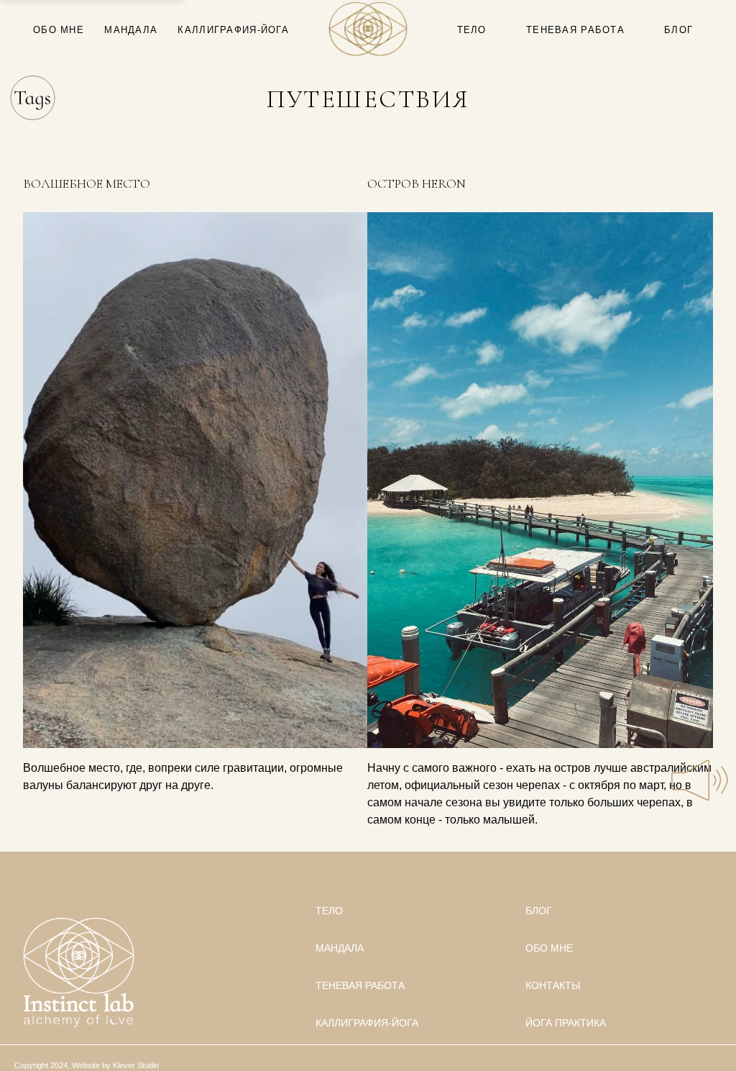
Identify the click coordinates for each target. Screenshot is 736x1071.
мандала (130, 29)
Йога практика (565, 1023)
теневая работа (575, 29)
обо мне (58, 29)
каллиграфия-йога (233, 29)
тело (472, 29)
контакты (552, 985)
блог (678, 29)
